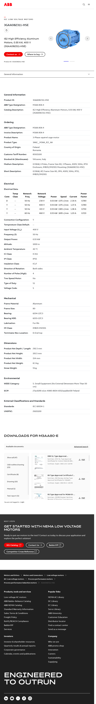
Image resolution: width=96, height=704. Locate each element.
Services (8, 629)
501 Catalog (12, 545)
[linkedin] (6, 698)
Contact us (11, 54)
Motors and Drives (11, 575)
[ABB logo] (8, 4)
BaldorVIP (53, 545)
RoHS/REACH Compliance (16, 621)
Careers (51, 653)
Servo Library (54, 609)
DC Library (53, 601)
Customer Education (58, 617)
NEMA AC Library (56, 597)
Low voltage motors (55, 575)
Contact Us (33, 545)
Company (52, 636)
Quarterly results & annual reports (20, 645)
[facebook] (24, 698)
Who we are (53, 641)
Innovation (53, 649)
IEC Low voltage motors (14, 579)
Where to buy (33, 54)
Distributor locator (57, 621)
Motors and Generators (33, 575)
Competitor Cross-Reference (20, 551)
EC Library (53, 605)
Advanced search (81, 447)
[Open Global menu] (89, 4)
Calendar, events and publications (20, 653)
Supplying (52, 661)
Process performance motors (40, 579)
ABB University (55, 613)
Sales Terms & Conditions (16, 613)
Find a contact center (58, 625)
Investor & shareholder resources (19, 641)
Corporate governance (14, 649)
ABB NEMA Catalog (13, 605)
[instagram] (30, 698)
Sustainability (54, 657)
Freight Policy (10, 617)
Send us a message (57, 629)
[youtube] (12, 698)
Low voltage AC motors (15, 597)
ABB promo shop (56, 645)
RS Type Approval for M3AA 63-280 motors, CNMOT (60, 495)
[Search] (84, 4)
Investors (8, 636)
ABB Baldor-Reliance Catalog (17, 601)
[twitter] (18, 698)
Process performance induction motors (20, 583)
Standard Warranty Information (18, 609)
